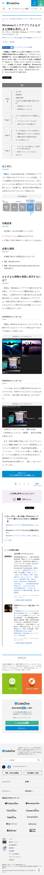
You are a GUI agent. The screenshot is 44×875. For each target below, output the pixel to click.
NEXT (37, 484)
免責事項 (11, 848)
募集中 (16, 626)
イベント (5, 791)
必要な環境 (19, 98)
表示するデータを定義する (26, 124)
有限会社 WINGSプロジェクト (26, 612)
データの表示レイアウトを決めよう (28, 131)
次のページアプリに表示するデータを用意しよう (22, 474)
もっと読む (8, 540)
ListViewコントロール (24, 106)
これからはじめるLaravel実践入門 (24, 587)
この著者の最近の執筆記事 (23, 600)
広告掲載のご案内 (33, 773)
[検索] (4, 8)
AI (9, 9)
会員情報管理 (13, 845)
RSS (36, 629)
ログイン (23, 728)
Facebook (22, 635)
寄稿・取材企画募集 (12, 773)
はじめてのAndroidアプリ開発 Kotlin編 (24, 589)
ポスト (7, 78)
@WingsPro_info (21, 631)
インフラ (34, 9)
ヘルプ (11, 839)
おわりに (19, 155)
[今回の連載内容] (22, 207)
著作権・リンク (13, 842)
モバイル (5, 42)
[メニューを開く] (3, 3)
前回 (5, 174)
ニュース (5, 781)
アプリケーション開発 (21, 9)
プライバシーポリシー (15, 857)
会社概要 (11, 851)
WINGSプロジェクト (30, 570)
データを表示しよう (22, 140)
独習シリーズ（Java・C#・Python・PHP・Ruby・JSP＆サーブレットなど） (26, 574)
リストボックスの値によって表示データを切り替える (28, 147)
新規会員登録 (22, 723)
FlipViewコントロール (24, 109)
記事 (28, 629)
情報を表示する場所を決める (27, 137)
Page (7, 120)
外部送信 (11, 860)
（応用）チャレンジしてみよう (26, 152)
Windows (12, 42)
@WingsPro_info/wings (21, 633)
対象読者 (19, 95)
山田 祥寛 (25, 37)
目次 (22, 85)
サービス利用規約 (14, 854)
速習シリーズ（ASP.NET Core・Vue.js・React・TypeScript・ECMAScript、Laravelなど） (26, 580)
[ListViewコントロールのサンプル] (22, 356)
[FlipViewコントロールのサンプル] (22, 416)
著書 (24, 629)
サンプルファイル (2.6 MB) (23, 47)
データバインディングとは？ (27, 121)
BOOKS (28, 791)
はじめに (19, 91)
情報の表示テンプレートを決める (28, 134)
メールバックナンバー (23, 717)
